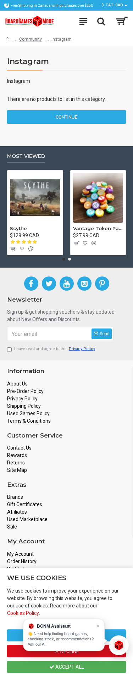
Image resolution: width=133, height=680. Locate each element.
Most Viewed (26, 156)
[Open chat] (119, 645)
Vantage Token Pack (98, 228)
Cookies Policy (23, 613)
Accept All (69, 667)
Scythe (18, 228)
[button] (63, 259)
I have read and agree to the (54, 349)
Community (30, 39)
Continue (66, 117)
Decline (69, 651)
